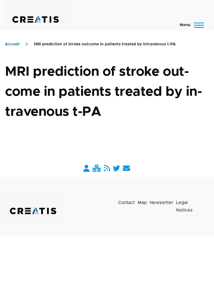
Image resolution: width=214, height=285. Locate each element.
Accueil (12, 44)
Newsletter (161, 202)
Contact (126, 202)
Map (142, 202)
